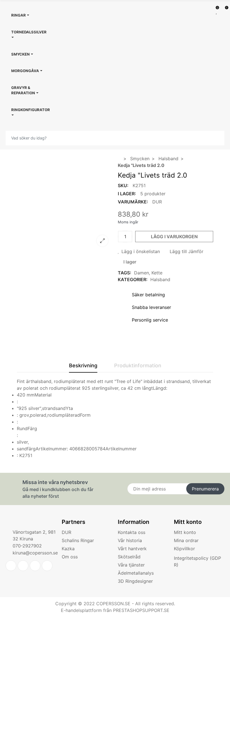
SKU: (123, 185)
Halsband (160, 279)
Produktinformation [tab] (137, 365)
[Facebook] (23, 565)
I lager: (127, 193)
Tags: (124, 273)
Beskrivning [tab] (83, 365)
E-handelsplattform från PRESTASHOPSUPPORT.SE (115, 610)
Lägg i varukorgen (174, 236)
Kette (156, 273)
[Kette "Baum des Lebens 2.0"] (64, 247)
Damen (141, 273)
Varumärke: (133, 202)
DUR (157, 202)
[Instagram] (47, 565)
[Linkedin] (35, 565)
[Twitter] (11, 565)
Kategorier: (133, 279)
